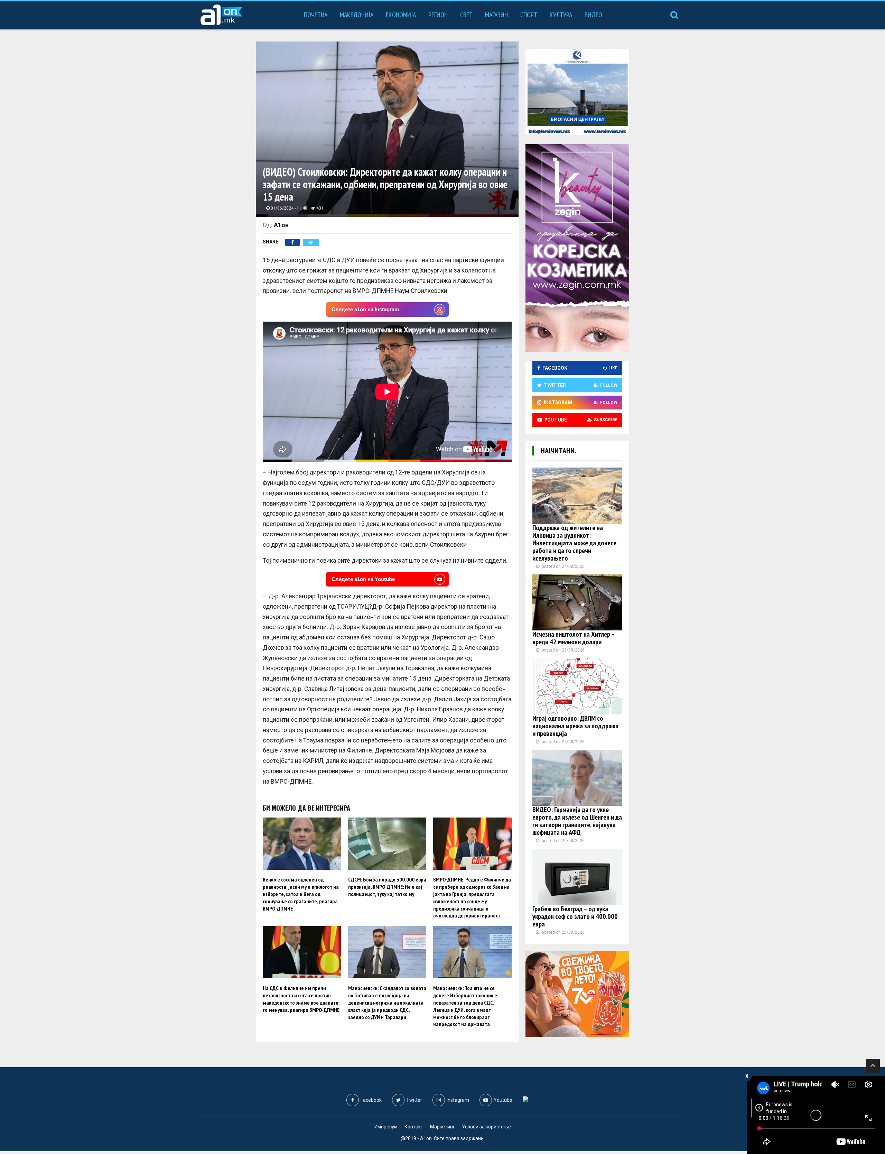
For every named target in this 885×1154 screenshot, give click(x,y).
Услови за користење (486, 1126)
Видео (593, 14)
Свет (466, 14)
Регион (438, 14)
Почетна (315, 14)
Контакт (413, 1126)
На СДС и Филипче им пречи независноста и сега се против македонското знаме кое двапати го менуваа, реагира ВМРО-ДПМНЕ (301, 999)
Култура (561, 14)
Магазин (496, 14)
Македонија (356, 14)
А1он (281, 225)
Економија (401, 14)
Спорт (528, 14)
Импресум (386, 1126)
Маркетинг (442, 1126)
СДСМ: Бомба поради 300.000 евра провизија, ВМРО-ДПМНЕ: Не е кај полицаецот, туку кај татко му (387, 886)
